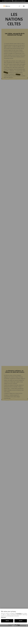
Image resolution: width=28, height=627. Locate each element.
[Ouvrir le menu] (23, 6)
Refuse (7, 620)
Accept (20, 620)
